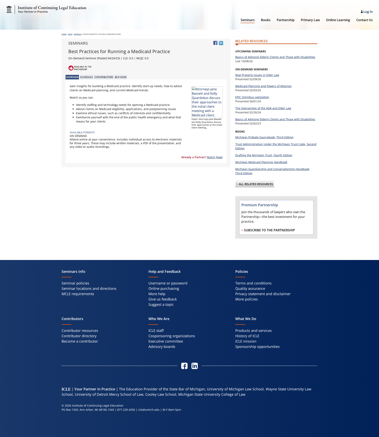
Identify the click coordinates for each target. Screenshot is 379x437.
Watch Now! (215, 157)
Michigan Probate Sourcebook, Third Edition (264, 137)
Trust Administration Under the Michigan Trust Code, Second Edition (275, 146)
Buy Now (121, 77)
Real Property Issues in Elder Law (257, 75)
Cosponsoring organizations (171, 335)
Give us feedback (162, 299)
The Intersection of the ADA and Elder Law (263, 108)
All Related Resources (256, 184)
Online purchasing (163, 288)
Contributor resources (80, 330)
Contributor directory (79, 335)
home (64, 34)
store (70, 34)
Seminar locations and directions (89, 288)
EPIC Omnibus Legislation (252, 97)
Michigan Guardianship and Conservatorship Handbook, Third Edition (272, 171)
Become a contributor (80, 341)
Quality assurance (250, 288)
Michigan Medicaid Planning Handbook (261, 162)
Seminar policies (75, 283)
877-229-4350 (126, 410)
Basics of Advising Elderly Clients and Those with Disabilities (275, 57)
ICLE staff (156, 330)
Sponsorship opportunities (257, 346)
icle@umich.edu (148, 410)
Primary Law (310, 20)
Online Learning (338, 20)
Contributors (103, 77)
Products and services (253, 330)
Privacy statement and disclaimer (263, 293)
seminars (78, 34)
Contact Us (364, 20)
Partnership (286, 20)
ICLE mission (245, 341)
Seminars (248, 20)
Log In (368, 11)
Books (265, 20)
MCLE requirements (78, 293)
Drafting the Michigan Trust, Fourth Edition (263, 155)
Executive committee (165, 341)
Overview (72, 77)
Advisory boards (161, 346)
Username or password (167, 283)
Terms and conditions (253, 283)
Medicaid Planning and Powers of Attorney (263, 86)
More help (156, 293)
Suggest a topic (161, 304)
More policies (246, 299)
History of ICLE (247, 335)
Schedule (86, 77)
